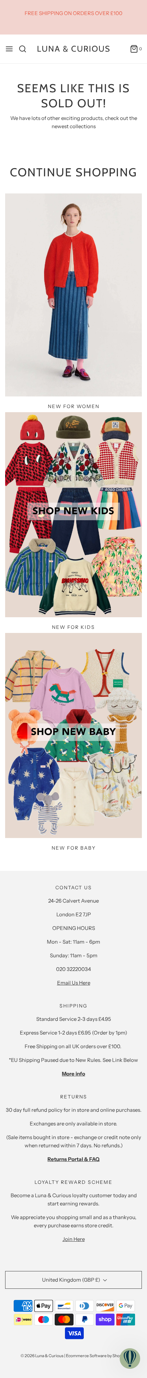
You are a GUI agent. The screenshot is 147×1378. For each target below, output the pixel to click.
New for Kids (73, 627)
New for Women (73, 406)
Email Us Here (73, 983)
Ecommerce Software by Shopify (96, 1355)
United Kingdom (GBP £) (71, 1279)
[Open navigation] (9, 49)
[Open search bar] (25, 49)
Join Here (74, 1239)
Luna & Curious (73, 49)
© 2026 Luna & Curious (42, 1355)
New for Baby (74, 848)
